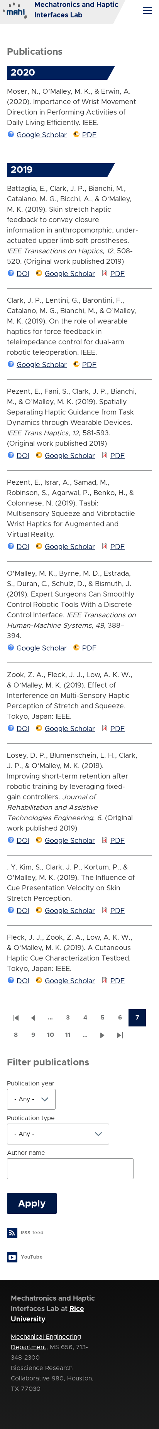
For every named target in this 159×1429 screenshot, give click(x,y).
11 (70, 1037)
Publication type (31, 1118)
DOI (23, 274)
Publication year (30, 1083)
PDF (89, 135)
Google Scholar (42, 135)
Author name (26, 1153)
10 (53, 1037)
